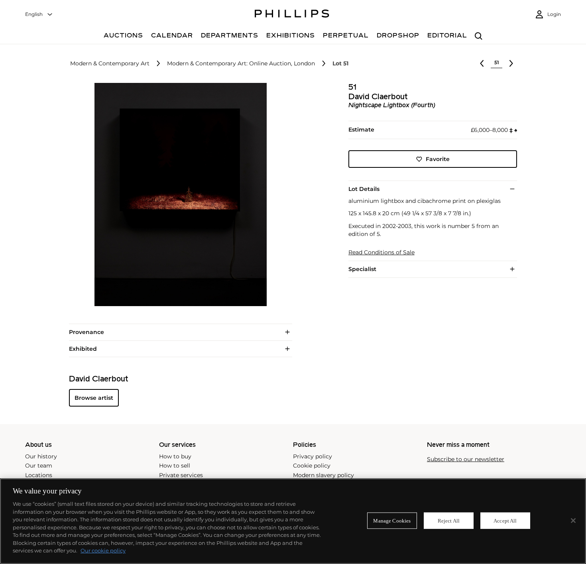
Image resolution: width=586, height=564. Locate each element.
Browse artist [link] (94, 397)
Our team (38, 465)
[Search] (478, 36)
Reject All (449, 520)
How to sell (174, 465)
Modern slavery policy (323, 475)
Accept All (505, 520)
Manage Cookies (392, 520)
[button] (178, 194)
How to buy (175, 456)
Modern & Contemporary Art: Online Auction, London (241, 63)
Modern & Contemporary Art (109, 63)
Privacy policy (312, 456)
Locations (38, 475)
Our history (41, 456)
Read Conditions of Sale (381, 252)
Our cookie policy (103, 550)
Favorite (438, 159)
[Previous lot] (482, 63)
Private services (181, 475)
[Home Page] (292, 15)
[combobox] (39, 14)
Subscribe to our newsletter (465, 459)
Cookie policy (311, 465)
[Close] (573, 520)
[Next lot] (511, 63)
